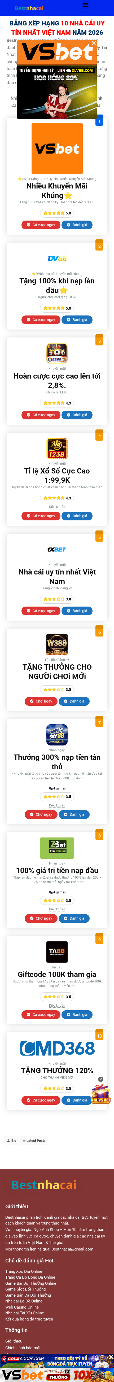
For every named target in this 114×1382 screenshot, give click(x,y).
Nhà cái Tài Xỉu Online (24, 1313)
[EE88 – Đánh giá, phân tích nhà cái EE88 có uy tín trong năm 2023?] (57, 362)
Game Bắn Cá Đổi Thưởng (28, 1295)
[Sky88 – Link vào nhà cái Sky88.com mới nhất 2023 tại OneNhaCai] (57, 744)
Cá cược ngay (43, 225)
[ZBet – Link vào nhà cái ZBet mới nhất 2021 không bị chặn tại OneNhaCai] (57, 857)
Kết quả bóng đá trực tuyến (29, 1319)
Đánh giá (79, 225)
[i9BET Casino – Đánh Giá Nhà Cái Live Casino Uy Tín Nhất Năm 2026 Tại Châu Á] (57, 172)
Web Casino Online (22, 1307)
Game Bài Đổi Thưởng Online (30, 1283)
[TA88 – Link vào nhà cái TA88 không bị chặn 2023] (57, 961)
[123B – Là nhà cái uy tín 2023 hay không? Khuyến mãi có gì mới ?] (57, 457)
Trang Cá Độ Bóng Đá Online (30, 1277)
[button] (85, 4)
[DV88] (57, 267)
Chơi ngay (43, 701)
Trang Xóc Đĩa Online (23, 1271)
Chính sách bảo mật (23, 1347)
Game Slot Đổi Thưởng (25, 1289)
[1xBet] (57, 558)
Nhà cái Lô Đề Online (23, 1301)
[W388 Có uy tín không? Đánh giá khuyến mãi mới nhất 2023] (57, 653)
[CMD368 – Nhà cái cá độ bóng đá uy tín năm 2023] (57, 1057)
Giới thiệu (13, 1341)
